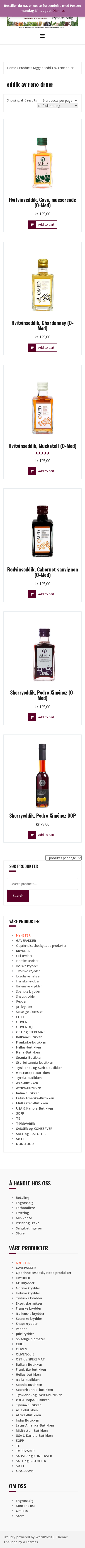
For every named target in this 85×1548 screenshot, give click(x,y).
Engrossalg (24, 1203)
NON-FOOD (25, 1144)
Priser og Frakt (27, 1223)
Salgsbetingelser (29, 1228)
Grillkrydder (24, 956)
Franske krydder (27, 981)
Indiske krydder (27, 966)
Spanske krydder (28, 991)
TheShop (10, 1542)
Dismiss (59, 10)
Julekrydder (24, 1006)
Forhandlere (25, 1208)
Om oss (22, 1510)
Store (20, 1233)
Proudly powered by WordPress (27, 1537)
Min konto (24, 1218)
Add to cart (46, 224)
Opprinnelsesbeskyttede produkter (41, 945)
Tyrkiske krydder (28, 971)
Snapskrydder (26, 996)
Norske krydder (27, 961)
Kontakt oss (25, 1505)
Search (18, 895)
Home (11, 68)
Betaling (22, 1197)
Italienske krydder (29, 986)
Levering (22, 1213)
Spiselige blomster (29, 1011)
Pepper (21, 1001)
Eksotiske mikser (28, 976)
